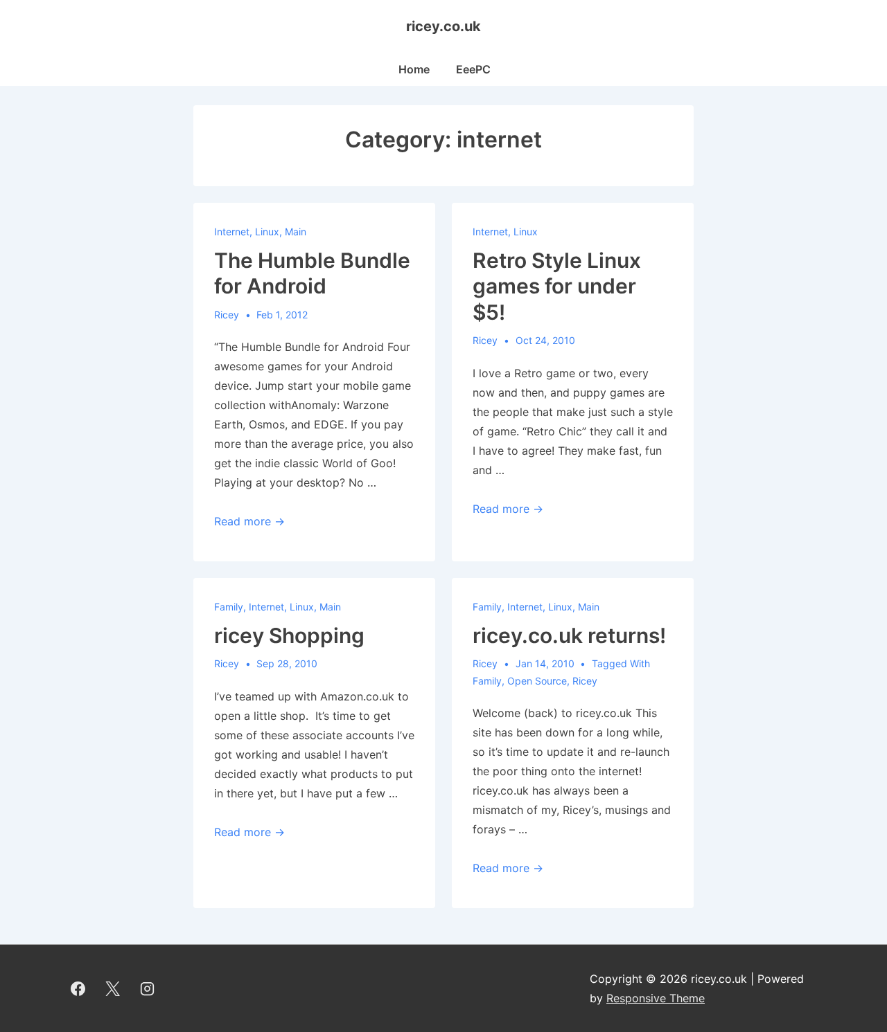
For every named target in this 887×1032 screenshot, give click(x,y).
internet (231, 231)
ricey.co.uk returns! (569, 635)
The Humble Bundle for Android (312, 273)
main (295, 231)
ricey (584, 681)
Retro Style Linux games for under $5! (557, 286)
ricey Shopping (289, 635)
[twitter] (113, 988)
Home (414, 69)
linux (267, 231)
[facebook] (78, 988)
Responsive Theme (655, 998)
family (228, 607)
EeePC (473, 69)
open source (537, 681)
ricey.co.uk (443, 26)
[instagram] (147, 988)
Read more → (249, 521)
